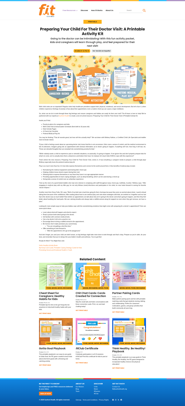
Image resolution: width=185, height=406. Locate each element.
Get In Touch (118, 383)
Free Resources (69, 10)
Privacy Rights (104, 400)
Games (97, 391)
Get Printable (45, 313)
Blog (77, 389)
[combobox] (131, 10)
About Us (109, 10)
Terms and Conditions (90, 400)
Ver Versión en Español (101, 51)
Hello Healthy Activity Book (48, 245)
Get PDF (138, 99)
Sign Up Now (45, 394)
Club (96, 393)
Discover (84, 10)
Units (96, 386)
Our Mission (80, 386)
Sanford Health (64, 116)
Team (77, 391)
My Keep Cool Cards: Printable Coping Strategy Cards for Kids (60, 248)
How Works (97, 10)
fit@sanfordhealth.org (119, 389)
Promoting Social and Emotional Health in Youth (55, 250)
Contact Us (116, 386)
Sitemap (78, 400)
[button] (144, 10)
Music (96, 389)
